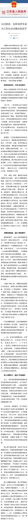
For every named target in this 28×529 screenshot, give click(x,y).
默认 (14, 38)
